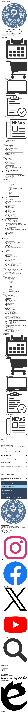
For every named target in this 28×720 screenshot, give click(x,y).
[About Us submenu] (4, 144)
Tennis (10, 193)
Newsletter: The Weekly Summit (13, 201)
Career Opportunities (11, 153)
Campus (8, 149)
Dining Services (10, 207)
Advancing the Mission (11, 220)
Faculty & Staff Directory (12, 148)
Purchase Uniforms (10, 211)
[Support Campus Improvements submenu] (21, 223)
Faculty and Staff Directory (12, 170)
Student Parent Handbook (12, 218)
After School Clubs (10, 181)
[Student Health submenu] (14, 311)
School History (9, 150)
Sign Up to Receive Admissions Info (17, 175)
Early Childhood (10, 159)
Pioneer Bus (9, 206)
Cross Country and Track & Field (16, 188)
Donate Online (12, 227)
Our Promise (9, 158)
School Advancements (11, 168)
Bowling (11, 185)
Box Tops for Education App (12, 234)
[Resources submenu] (4, 294)
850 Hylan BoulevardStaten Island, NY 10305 (6, 529)
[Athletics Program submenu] (15, 183)
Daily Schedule (9, 209)
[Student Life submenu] (4, 276)
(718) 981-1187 (7, 531)
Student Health (9, 215)
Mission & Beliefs (10, 145)
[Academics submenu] (4, 157)
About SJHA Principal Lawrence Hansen (15, 146)
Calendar (8, 203)
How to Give (9, 225)
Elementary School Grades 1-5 (13, 161)
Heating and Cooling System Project (17, 224)
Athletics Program (10, 183)
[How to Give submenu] (13, 321)
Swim (10, 192)
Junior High (9, 162)
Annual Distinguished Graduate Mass (14, 152)
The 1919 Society (10, 228)
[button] (14, 452)
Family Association (10, 214)
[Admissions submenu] (4, 268)
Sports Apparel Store (14, 196)
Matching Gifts (9, 232)
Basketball (11, 184)
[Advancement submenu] (10, 219)
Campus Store (9, 212)
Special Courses (10, 165)
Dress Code (9, 210)
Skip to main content (5, 1)
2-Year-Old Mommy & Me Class (13, 167)
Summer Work (9, 199)
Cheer (10, 187)
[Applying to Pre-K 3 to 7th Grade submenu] (22, 174)
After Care (8, 202)
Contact (8, 154)
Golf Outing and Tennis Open (13, 221)
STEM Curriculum (10, 163)
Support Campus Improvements (13, 223)
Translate (11, 675)
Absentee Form (12, 216)
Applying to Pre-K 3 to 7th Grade (14, 174)
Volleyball (11, 194)
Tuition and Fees (10, 176)
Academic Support (10, 166)
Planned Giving (9, 233)
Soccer (10, 190)
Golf (10, 189)
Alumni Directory (10, 236)
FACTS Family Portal (11, 205)
